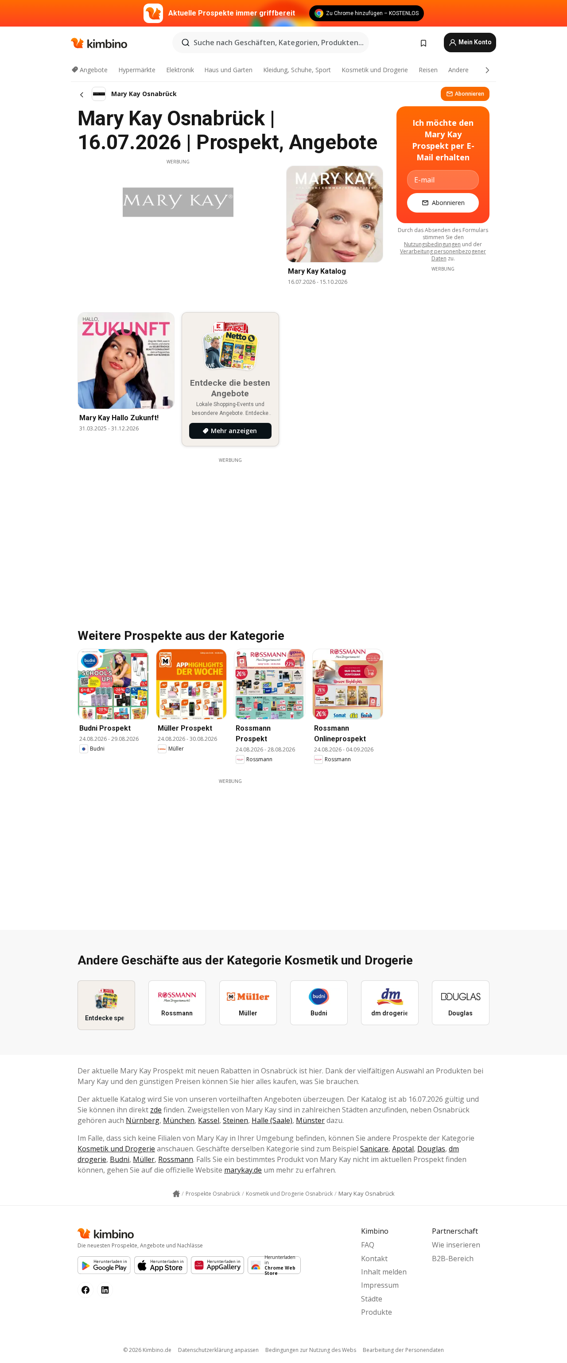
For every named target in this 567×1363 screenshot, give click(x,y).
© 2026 (147, 1350)
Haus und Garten (228, 70)
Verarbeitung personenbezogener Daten (443, 255)
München (178, 1120)
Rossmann (175, 1159)
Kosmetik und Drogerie (375, 70)
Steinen (235, 1120)
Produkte (376, 1312)
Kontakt (374, 1258)
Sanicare (374, 1149)
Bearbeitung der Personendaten (403, 1350)
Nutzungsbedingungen (432, 244)
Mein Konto (474, 42)
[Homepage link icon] (176, 1193)
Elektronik (180, 70)
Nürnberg (142, 1120)
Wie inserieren (456, 1245)
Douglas (431, 1149)
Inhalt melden (384, 1272)
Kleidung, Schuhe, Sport (297, 70)
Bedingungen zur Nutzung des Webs (310, 1350)
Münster (310, 1120)
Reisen (428, 70)
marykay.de (243, 1170)
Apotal (403, 1149)
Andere (458, 70)
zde (156, 1110)
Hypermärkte (136, 70)
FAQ (367, 1245)
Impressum (380, 1285)
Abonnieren (469, 93)
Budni (119, 1159)
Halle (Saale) (272, 1120)
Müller (144, 1159)
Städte (371, 1299)
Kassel (208, 1120)
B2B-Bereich (453, 1258)
